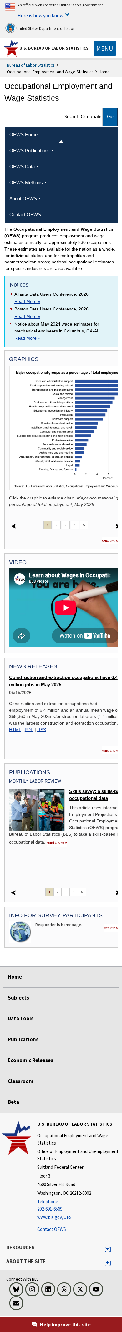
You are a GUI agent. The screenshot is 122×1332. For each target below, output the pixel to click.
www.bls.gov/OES (54, 1217)
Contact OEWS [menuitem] (25, 214)
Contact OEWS (51, 1229)
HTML (15, 729)
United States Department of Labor (44, 28)
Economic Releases (30, 1060)
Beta (13, 1101)
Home (15, 976)
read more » (57, 842)
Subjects (18, 997)
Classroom (20, 1081)
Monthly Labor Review (35, 781)
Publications (23, 1039)
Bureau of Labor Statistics (31, 65)
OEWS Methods (26, 182)
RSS (41, 729)
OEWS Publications (29, 150)
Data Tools (20, 1018)
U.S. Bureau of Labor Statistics (54, 48)
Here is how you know (40, 15)
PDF (29, 729)
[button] (107, 1249)
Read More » (27, 301)
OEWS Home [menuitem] (23, 134)
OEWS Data (22, 166)
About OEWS (23, 198)
